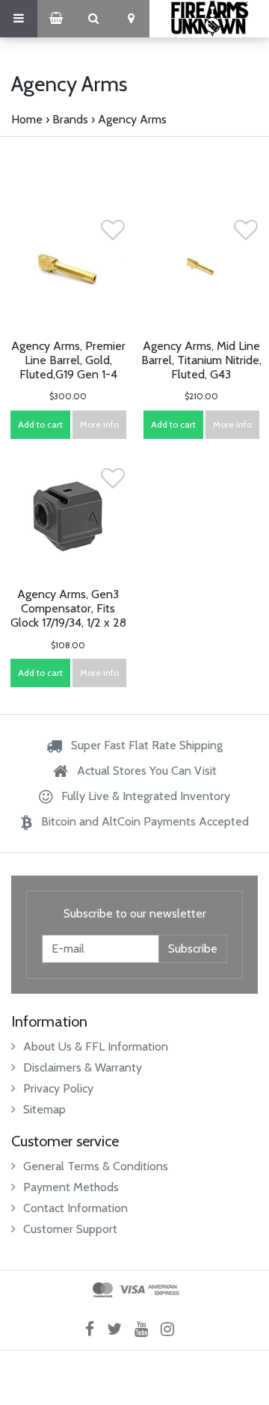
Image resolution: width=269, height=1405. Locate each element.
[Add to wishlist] (113, 234)
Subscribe (192, 948)
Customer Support (70, 1229)
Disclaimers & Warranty (82, 1067)
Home (27, 119)
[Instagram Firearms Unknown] (172, 1329)
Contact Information (75, 1208)
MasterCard (103, 1290)
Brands (70, 119)
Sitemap (44, 1109)
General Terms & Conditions (95, 1166)
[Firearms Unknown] (209, 18)
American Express (163, 1290)
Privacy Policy (58, 1088)
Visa (132, 1290)
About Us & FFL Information (95, 1046)
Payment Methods (71, 1187)
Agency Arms (132, 119)
